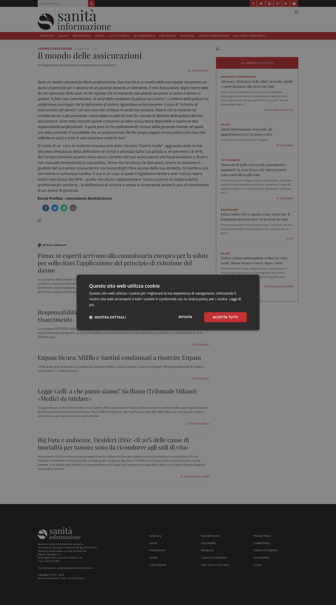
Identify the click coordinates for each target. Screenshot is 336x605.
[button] (107, 317)
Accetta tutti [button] (225, 317)
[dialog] (168, 302)
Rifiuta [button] (185, 317)
